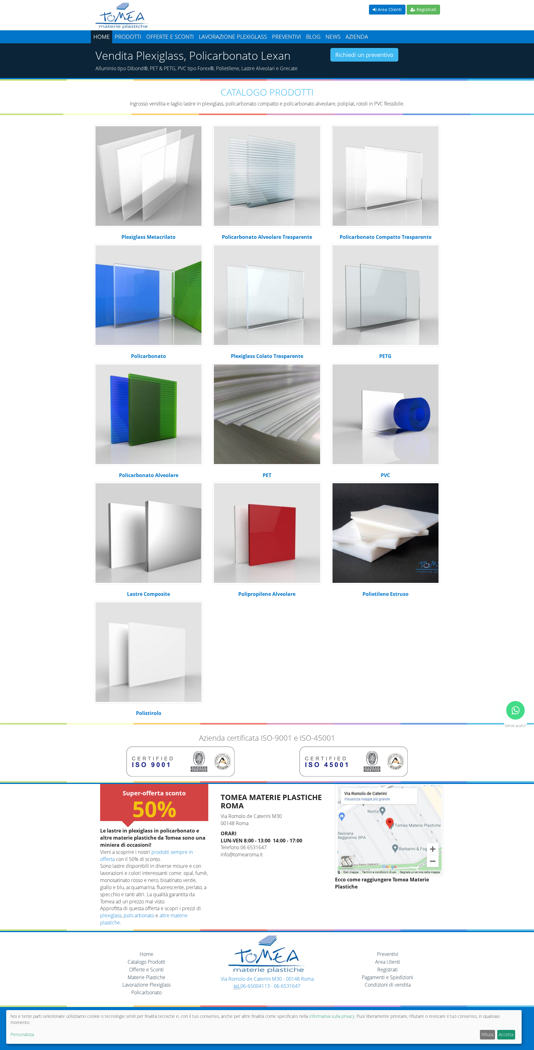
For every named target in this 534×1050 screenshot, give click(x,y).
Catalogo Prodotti (146, 961)
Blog (313, 36)
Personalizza (22, 1034)
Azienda (356, 36)
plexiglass (110, 915)
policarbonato (139, 915)
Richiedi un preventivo (364, 54)
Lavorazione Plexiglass (146, 984)
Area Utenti (387, 961)
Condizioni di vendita (388, 984)
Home (101, 36)
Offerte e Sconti (170, 36)
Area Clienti (389, 9)
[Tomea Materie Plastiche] (178, 16)
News (333, 36)
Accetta (506, 1034)
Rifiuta (487, 1034)
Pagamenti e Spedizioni (387, 977)
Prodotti (128, 36)
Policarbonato (146, 992)
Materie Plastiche (146, 977)
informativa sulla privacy (331, 1016)
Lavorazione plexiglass (233, 36)
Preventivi (286, 36)
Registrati (425, 9)
